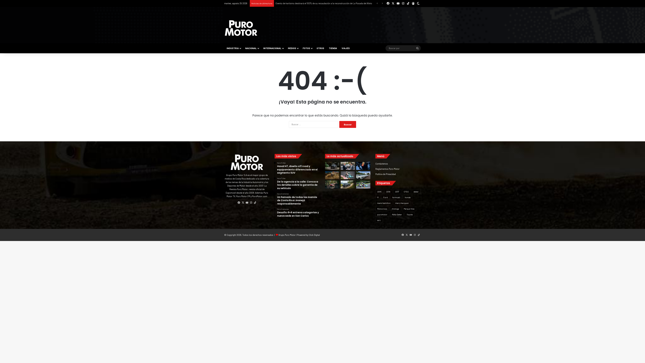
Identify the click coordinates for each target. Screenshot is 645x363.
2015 (379, 191)
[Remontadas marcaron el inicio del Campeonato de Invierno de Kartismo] (363, 184)
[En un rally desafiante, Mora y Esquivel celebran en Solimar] (332, 184)
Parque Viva (409, 209)
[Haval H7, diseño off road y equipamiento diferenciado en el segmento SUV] (332, 166)
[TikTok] (255, 203)
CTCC (406, 191)
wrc (379, 220)
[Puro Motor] (241, 28)
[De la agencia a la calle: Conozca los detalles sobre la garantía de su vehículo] (348, 166)
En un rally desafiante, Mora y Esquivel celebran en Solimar (304, 3)
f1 (378, 197)
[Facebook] (239, 203)
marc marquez (401, 203)
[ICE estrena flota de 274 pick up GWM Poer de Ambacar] (363, 175)
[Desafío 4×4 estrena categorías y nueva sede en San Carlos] (332, 175)
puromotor (382, 214)
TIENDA (333, 48)
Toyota (410, 214)
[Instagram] (251, 203)
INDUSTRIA (233, 48)
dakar (416, 191)
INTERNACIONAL (272, 48)
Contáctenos (381, 163)
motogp (395, 209)
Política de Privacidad (385, 174)
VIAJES (346, 48)
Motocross (382, 209)
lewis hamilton (384, 203)
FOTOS (306, 48)
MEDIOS (292, 48)
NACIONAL (251, 48)
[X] (243, 203)
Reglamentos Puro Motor (387, 168)
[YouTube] (247, 203)
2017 (397, 191)
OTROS (320, 48)
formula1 (396, 197)
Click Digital (314, 235)
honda (408, 197)
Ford (385, 197)
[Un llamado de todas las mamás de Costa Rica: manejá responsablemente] (363, 166)
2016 (388, 191)
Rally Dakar (397, 214)
